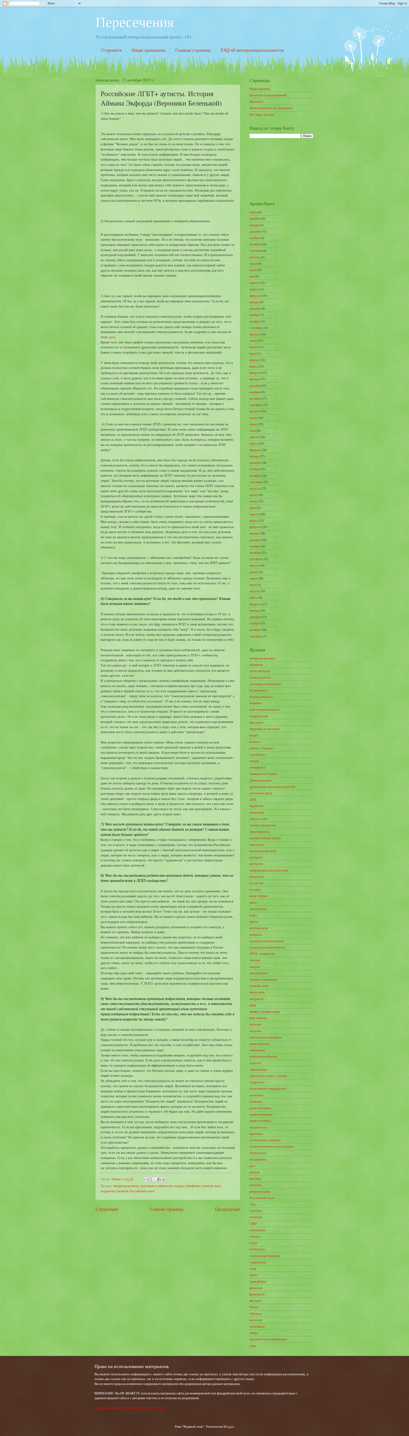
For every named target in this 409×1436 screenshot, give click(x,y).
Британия (256, 722)
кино (253, 902)
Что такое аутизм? (262, 114)
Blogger (228, 1426)
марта (253, 289)
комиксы (255, 934)
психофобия (258, 1159)
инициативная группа (265, 838)
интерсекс (256, 863)
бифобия (255, 703)
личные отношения (263, 979)
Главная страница (193, 50)
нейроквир (257, 1050)
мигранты (256, 998)
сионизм (255, 1217)
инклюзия (256, 844)
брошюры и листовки (264, 729)
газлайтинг (257, 754)
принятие (256, 1133)
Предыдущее (227, 1209)
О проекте (111, 50)
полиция (255, 1101)
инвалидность (259, 831)
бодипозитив (258, 716)
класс (253, 915)
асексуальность (260, 677)
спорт (253, 1242)
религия (122, 1191)
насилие (255, 1024)
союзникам (257, 1230)
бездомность (258, 690)
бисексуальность (261, 696)
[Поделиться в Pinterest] (163, 1179)
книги (253, 921)
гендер (178, 1186)
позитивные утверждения (267, 1088)
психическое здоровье (264, 1140)
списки (254, 1236)
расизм (254, 1172)
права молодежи (261, 1114)
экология (255, 1320)
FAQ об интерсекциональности (252, 50)
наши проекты (259, 1043)
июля (253, 263)
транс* (254, 1275)
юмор (253, 1332)
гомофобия (192, 1186)
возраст (254, 741)
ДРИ (252, 799)
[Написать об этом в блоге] (150, 1179)
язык (252, 1345)
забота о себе (258, 818)
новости (255, 1063)
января (254, 225)
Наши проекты (259, 88)
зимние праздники (262, 825)
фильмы (255, 1300)
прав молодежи (260, 1108)
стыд (252, 1268)
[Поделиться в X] (154, 1179)
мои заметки (258, 1018)
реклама (255, 1178)
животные (256, 812)
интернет (255, 857)
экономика (257, 1326)
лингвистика (258, 973)
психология (257, 1152)
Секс (252, 1204)
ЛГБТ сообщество (262, 953)
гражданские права (262, 773)
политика (256, 1095)
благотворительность (264, 709)
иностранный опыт (262, 851)
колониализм (258, 928)
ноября (254, 237)
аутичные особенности (157, 1186)
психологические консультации (271, 1146)
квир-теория (258, 895)
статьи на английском (264, 1255)
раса (252, 1165)
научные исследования (265, 1037)
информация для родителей (268, 870)
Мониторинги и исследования (270, 108)
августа (254, 257)
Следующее (107, 1209)
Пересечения (135, 21)
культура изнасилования (266, 941)
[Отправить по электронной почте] (145, 1179)
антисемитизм (259, 671)
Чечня (253, 1307)
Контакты (256, 101)
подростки (108, 1191)
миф (252, 1005)
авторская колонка (126, 1186)
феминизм (256, 1294)
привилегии (258, 1127)
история (255, 889)
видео (253, 735)
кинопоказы (258, 908)
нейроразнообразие (263, 1056)
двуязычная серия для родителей (272, 786)
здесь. (112, 337)
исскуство (256, 883)
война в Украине (261, 748)
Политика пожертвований (268, 95)
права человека (260, 1120)
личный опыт (211, 1186)
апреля (254, 282)
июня (253, 212)
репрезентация (259, 1191)
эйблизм (255, 1313)
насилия (255, 1031)
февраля (255, 295)
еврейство (256, 805)
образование (258, 1069)
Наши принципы (148, 50)
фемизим (255, 1288)
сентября (255, 250)
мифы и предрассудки (264, 1011)
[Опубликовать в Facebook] (159, 1179)
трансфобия (257, 1281)
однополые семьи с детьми (268, 1075)
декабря (254, 218)
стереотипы (257, 1262)
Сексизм (255, 1210)
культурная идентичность (267, 947)
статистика (257, 1249)
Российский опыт (142, 1191)
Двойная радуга (260, 780)
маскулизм (257, 992)
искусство (256, 876)
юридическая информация (268, 1339)
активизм (256, 664)
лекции (254, 966)
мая (251, 276)
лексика (255, 960)
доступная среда (260, 793)
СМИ (253, 1223)
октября (254, 244)
